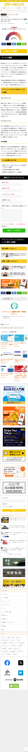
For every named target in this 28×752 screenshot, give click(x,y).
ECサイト (14, 640)
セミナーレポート (6, 604)
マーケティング (6, 645)
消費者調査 (13, 651)
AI (3, 654)
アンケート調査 (6, 637)
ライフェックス (5, 16)
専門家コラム (5, 618)
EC (13, 637)
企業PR (8, 654)
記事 (3, 629)
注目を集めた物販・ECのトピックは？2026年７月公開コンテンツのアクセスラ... (17, 520)
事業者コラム (5, 615)
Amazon (14, 645)
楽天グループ (17, 648)
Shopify (15, 654)
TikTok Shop (5, 640)
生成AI (20, 645)
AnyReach (5, 651)
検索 (14, 510)
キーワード (5, 498)
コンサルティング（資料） (14, 14)
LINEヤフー (21, 651)
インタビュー (5, 594)
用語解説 (4, 626)
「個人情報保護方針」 (21, 224)
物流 (10, 648)
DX (19, 640)
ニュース (4, 608)
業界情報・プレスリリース (8, 622)
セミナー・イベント (6, 601)
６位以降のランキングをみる (14, 554)
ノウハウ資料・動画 (6, 611)
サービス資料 (3, 14)
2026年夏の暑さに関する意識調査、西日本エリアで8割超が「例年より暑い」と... (18, 542)
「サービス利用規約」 (9, 224)
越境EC (4, 648)
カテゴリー (5, 503)
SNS (18, 637)
